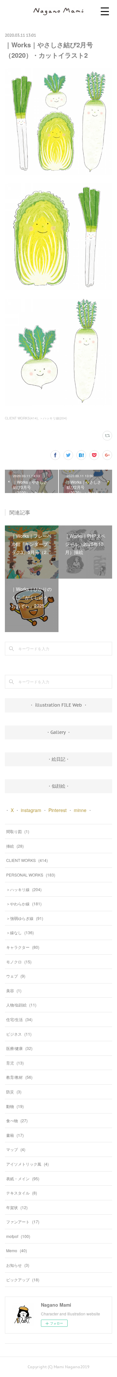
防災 (13, 1091)
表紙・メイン (22, 1178)
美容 (13, 990)
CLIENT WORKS (27, 860)
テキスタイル (21, 1192)
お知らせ (17, 1265)
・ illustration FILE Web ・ (58, 705)
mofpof (18, 1236)
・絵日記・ (58, 759)
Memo (16, 1250)
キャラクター (22, 947)
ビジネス (19, 1034)
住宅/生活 (19, 1019)
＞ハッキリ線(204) (53, 418)
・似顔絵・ (58, 786)
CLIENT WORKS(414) (21, 418)
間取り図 (17, 831)
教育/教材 (19, 1077)
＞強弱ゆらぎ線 (24, 918)
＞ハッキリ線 (24, 889)
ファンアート (22, 1221)
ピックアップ (22, 1279)
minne (80, 810)
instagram (31, 810)
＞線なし (20, 932)
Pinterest (57, 810)
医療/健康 (19, 1048)
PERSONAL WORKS (30, 874)
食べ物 (17, 1120)
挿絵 (15, 846)
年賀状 (17, 1207)
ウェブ (15, 976)
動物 (15, 1106)
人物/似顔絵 (21, 1004)
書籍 (15, 1135)
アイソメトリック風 (27, 1164)
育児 (15, 1062)
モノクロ (19, 961)
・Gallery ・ (58, 732)
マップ (15, 1149)
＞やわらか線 (24, 903)
